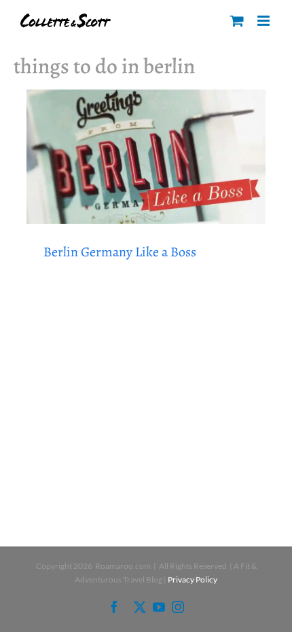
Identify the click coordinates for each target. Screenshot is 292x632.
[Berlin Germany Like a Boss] (146, 157)
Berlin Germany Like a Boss (119, 252)
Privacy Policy (192, 579)
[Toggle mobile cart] (237, 21)
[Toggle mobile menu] (264, 21)
